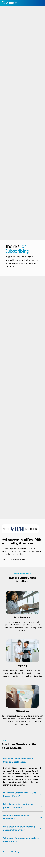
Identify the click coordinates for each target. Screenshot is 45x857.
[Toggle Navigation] (41, 3)
